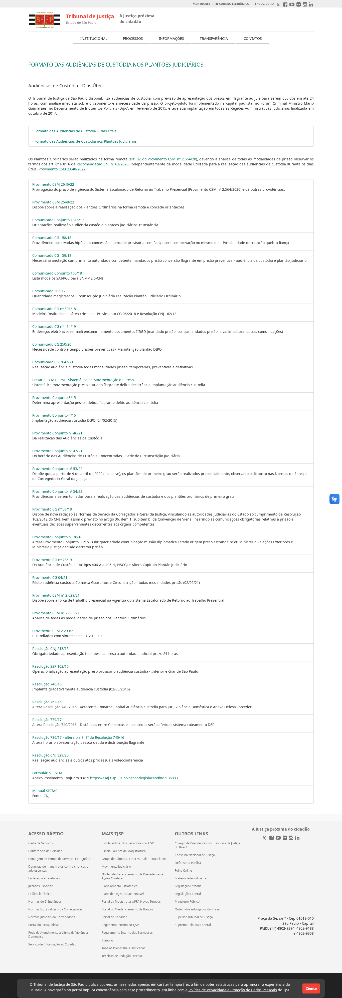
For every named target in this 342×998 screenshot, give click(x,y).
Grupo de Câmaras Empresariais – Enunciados (134, 859)
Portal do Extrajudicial (43, 925)
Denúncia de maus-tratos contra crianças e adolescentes (58, 869)
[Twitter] (265, 838)
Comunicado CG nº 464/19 (54, 326)
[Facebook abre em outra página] (285, 5)
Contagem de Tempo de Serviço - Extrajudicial (60, 859)
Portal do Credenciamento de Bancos (127, 909)
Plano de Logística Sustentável (123, 894)
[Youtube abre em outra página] (292, 5)
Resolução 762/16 (47, 701)
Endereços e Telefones (44, 878)
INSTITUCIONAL (93, 38)
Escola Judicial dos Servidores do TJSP (128, 843)
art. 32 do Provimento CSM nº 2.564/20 (163, 159)
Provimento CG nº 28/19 (52, 559)
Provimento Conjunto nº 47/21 (57, 450)
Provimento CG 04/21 (49, 577)
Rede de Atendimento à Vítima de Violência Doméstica (58, 935)
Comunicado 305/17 (49, 291)
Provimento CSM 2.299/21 (53, 630)
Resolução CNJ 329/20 (50, 755)
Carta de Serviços (40, 843)
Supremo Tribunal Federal (193, 925)
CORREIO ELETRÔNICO (233, 4)
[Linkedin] (297, 838)
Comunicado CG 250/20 (51, 344)
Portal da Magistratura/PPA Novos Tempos (131, 902)
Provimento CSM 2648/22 (53, 202)
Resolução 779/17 (47, 719)
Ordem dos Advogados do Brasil (197, 909)
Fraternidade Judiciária (190, 878)
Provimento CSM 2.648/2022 (62, 169)
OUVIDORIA (266, 4)
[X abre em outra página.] (279, 5)
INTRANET (203, 4)
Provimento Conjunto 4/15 (54, 415)
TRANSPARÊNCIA (214, 38)
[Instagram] (291, 838)
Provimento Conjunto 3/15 (54, 397)
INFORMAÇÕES (171, 38)
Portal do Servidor (114, 917)
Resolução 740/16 (47, 684)
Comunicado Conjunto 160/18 (57, 273)
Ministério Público (187, 902)
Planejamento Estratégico (119, 886)
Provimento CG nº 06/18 (52, 509)
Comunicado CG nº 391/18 (54, 308)
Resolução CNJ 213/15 (50, 648)
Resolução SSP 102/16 (50, 666)
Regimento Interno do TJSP (120, 925)
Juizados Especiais (41, 886)
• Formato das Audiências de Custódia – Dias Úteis (74, 131)
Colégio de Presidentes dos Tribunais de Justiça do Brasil (207, 845)
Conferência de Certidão (45, 851)
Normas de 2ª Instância (44, 902)
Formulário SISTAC (47, 773)
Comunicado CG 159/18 (51, 255)
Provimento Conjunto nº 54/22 (57, 491)
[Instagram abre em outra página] (304, 5)
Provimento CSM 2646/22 (53, 184)
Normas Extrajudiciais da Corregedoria (55, 909)
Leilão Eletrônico (39, 894)
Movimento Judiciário (116, 867)
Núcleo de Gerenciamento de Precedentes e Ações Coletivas (132, 876)
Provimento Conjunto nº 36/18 (57, 537)
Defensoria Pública (188, 863)
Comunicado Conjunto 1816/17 (58, 219)
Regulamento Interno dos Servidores (127, 933)
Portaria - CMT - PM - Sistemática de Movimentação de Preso (83, 379)
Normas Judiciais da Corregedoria (51, 917)
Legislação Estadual (188, 886)
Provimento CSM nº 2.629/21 (56, 595)
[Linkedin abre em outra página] (311, 5)
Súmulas (108, 940)
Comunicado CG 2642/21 (52, 362)
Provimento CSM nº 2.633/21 (56, 613)
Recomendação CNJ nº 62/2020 (103, 164)
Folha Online (183, 871)
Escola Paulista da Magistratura (124, 851)
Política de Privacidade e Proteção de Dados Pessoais (233, 989)
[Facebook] (271, 838)
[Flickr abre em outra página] (298, 5)
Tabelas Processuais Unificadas (123, 948)
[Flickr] (284, 838)
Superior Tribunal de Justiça (194, 917)
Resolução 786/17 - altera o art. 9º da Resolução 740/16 (78, 737)
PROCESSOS (133, 38)
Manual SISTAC (45, 790)
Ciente (311, 988)
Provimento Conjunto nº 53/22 (57, 468)
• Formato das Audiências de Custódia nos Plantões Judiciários (84, 141)
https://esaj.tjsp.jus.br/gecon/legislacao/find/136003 (134, 778)
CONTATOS (253, 38)
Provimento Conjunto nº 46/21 (57, 433)
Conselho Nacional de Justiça (195, 855)
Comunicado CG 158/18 (51, 237)
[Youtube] (278, 838)
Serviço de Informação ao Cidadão (52, 944)
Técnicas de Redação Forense (122, 956)
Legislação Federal (188, 894)
